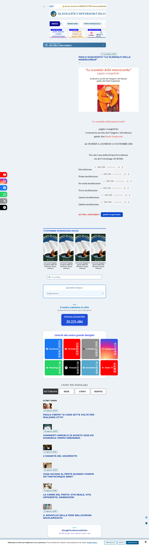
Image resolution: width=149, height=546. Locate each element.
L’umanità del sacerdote (60, 456)
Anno (82, 391)
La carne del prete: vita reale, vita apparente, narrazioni (67, 496)
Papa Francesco (84, 24)
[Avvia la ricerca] (49, 277)
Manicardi (65, 24)
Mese (66, 391)
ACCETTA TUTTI (132, 542)
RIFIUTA (121, 542)
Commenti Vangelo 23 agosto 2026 (77, 34)
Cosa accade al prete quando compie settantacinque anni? (58, 33)
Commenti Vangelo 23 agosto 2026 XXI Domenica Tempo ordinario (68, 436)
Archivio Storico (74, 288)
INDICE (55, 24)
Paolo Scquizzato (114, 136)
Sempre (98, 391)
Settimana (50, 391)
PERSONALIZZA (110, 542)
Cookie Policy (92, 542)
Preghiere (104, 24)
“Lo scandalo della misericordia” (108, 121)
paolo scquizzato (112, 214)
